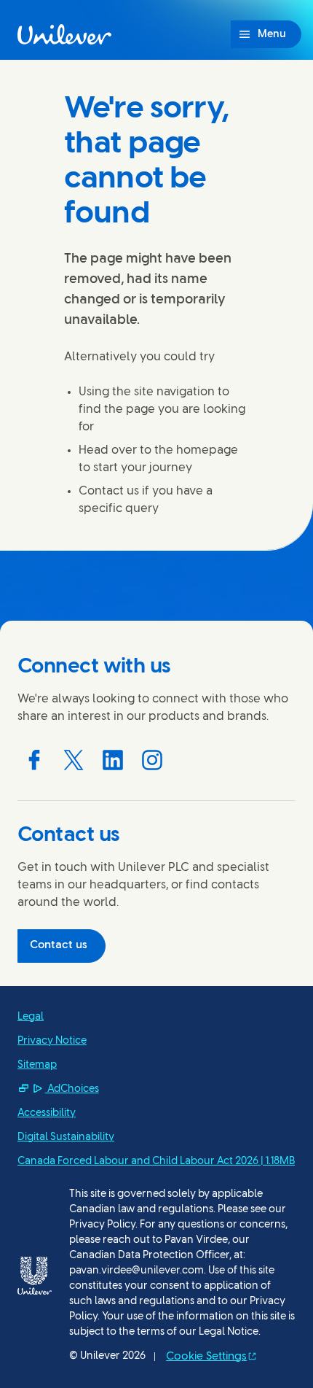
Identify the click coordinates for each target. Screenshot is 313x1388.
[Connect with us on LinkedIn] (112, 760)
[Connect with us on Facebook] (34, 760)
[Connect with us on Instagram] (152, 760)
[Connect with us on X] (73, 760)
